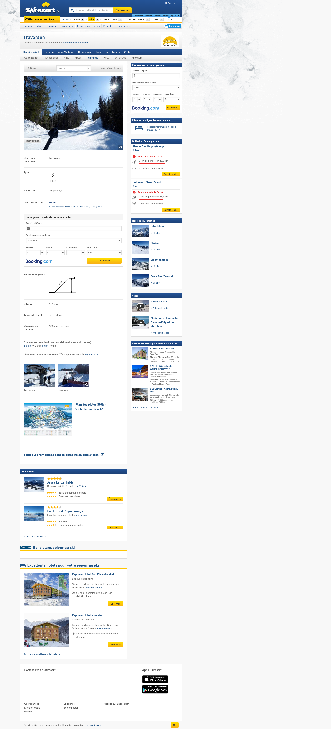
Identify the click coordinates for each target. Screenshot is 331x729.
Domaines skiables (33, 26)
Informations (93, 587)
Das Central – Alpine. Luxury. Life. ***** (164, 390)
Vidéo (66, 58)
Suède (60, 207)
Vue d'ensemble (31, 58)
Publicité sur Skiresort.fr (116, 703)
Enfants (50, 247)
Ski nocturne (120, 58)
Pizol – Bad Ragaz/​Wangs (148, 146)
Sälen (101, 207)
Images (77, 58)
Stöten (27, 345)
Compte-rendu (170, 174)
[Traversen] (39, 376)
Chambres (71, 247)
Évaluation (49, 52)
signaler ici (90, 354)
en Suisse (81, 486)
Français (171, 3)
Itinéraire (116, 52)
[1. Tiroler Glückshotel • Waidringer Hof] (140, 371)
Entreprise (69, 703)
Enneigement (83, 26)
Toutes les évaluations (34, 536)
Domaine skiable (31, 52)
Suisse (135, 150)
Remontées (108, 26)
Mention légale (32, 707)
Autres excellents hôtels (41, 654)
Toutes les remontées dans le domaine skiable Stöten (61, 455)
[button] (39, 261)
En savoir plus (93, 725)
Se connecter (71, 707)
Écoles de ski (102, 52)
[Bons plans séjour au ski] (172, 26)
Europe (52, 207)
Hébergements (125, 26)
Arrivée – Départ (34, 223)
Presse (28, 711)
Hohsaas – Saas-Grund (146, 182)
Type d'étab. (92, 247)
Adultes (29, 247)
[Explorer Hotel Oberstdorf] (140, 353)
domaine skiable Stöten (76, 42)
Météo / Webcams (66, 52)
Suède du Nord (71, 207)
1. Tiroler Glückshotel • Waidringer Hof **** (161, 367)
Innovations (137, 58)
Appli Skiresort (152, 670)
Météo (97, 26)
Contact (128, 52)
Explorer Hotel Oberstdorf (162, 348)
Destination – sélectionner (38, 235)
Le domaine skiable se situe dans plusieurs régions (155, 15)
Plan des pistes (51, 58)
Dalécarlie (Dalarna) (88, 207)
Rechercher (104, 260)
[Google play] (155, 692)
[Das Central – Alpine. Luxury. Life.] (140, 394)
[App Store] (155, 683)
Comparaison (67, 26)
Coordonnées (31, 703)
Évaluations (52, 26)
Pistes (106, 58)
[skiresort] (43, 8)
